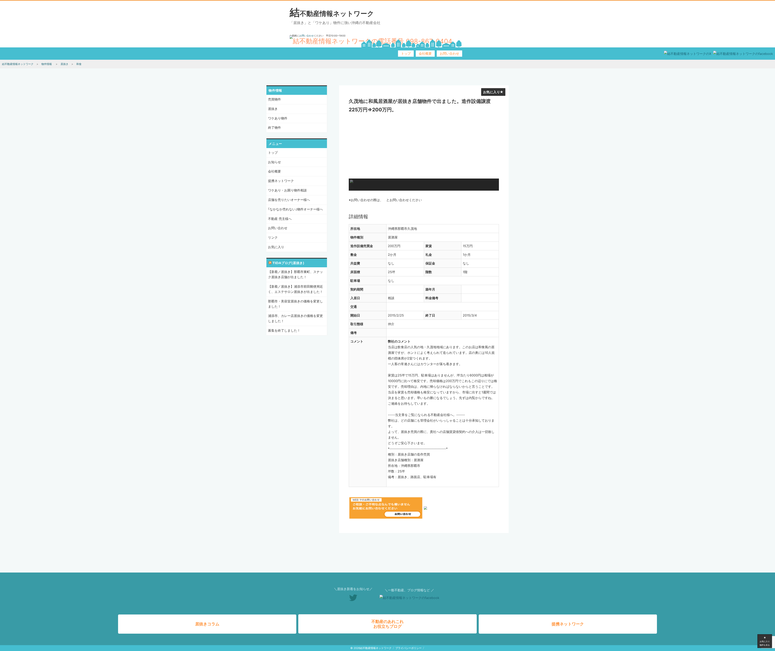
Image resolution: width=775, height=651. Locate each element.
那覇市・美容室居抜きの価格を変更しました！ (295, 303)
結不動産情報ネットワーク (332, 13)
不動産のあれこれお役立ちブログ (387, 624)
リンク (273, 237)
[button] (352, 184)
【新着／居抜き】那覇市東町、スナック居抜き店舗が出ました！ (295, 274)
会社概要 (425, 53)
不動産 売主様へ (280, 219)
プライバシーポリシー (408, 648)
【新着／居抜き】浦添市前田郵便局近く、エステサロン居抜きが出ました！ (295, 289)
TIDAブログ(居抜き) (288, 263)
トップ (406, 53)
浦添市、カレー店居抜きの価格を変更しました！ (295, 318)
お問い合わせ (449, 53)
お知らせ (274, 162)
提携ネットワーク (281, 181)
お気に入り (491, 92)
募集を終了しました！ (284, 330)
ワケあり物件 (277, 118)
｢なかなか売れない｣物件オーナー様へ (295, 209)
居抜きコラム (207, 624)
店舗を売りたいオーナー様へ (289, 200)
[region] (424, 153)
